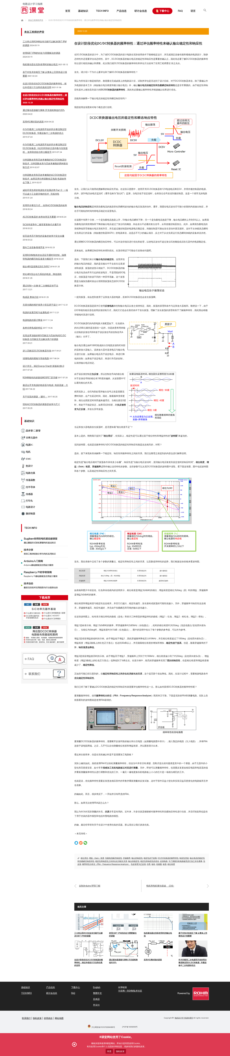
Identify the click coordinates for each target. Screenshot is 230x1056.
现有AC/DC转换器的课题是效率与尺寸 (41, 404)
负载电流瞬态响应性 (113, 858)
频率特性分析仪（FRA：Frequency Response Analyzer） (106, 864)
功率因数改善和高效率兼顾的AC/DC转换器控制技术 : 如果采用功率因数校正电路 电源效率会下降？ (44, 179)
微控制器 (30, 513)
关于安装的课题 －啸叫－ (35, 396)
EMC (28, 459)
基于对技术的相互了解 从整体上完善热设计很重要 (193, 934)
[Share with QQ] (76, 843)
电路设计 (30, 507)
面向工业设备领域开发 (34, 247)
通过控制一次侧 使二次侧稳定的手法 (40, 285)
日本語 (96, 999)
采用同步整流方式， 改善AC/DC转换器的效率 (45, 205)
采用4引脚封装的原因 (153, 960)
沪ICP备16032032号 (130, 1027)
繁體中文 (97, 993)
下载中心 (75, 987)
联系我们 (26, 1018)
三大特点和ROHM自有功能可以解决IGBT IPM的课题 (88, 934)
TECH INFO (102, 10)
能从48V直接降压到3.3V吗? (36, 266)
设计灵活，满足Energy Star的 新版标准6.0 (43, 366)
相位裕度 (171, 864)
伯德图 (159, 864)
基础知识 (83, 10)
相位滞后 (84, 858)
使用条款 (48, 1018)
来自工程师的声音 (34, 31)
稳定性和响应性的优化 (149, 861)
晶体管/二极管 (33, 430)
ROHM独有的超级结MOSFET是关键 (40, 377)
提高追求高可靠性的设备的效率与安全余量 (43, 236)
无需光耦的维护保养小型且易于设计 (40, 305)
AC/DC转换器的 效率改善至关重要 (39, 217)
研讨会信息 (140, 10)
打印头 (29, 500)
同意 (109, 1051)
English (96, 987)
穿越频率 (126, 858)
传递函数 (30, 480)
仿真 (149, 864)
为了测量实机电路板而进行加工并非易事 (185, 861)
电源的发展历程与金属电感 (36, 312)
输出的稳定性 (133, 861)
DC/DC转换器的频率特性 (168, 858)
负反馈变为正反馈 (138, 864)
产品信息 (122, 10)
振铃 (153, 864)
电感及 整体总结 (30, 297)
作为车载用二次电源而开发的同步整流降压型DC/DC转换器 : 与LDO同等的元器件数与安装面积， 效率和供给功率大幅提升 (45, 148)
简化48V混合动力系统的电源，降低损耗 (42, 274)
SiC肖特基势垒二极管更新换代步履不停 (42, 224)
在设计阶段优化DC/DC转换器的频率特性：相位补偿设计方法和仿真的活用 (88, 962)
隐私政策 (37, 1018)
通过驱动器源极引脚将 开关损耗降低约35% (123, 961)
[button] (205, 11)
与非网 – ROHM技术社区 (130, 991)
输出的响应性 (137, 858)
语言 (193, 10)
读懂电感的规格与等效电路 (36, 358)
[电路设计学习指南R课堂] (32, 8)
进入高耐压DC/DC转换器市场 (37, 350)
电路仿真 (30, 473)
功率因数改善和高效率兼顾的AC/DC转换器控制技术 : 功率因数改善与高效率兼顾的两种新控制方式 (45, 163)
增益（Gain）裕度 (96, 858)
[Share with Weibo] (81, 843)
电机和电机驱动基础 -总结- (160, 885)
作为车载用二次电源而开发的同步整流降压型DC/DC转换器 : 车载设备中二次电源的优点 (193, 962)
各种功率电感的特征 (32, 328)
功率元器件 (32, 437)
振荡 (164, 864)
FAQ (180, 10)
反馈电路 (164, 861)
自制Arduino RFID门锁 (89, 885)
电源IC (29, 445)
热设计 (29, 466)
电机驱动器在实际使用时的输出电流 (158, 934)
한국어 (96, 1005)
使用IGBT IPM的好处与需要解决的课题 (123, 934)
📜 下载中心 (162, 10)
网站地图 (59, 1018)
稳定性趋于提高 (150, 858)
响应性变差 (184, 858)
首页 (67, 10)
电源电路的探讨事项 (32, 320)
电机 (28, 452)
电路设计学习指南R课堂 (184, 1018)
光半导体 (30, 487)
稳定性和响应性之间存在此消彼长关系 (111, 861)
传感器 (29, 494)
